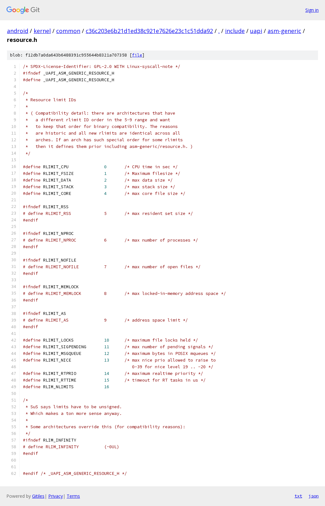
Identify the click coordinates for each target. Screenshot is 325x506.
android (17, 31)
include (235, 31)
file (137, 55)
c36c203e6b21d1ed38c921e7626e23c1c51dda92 (149, 31)
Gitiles (38, 496)
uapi (256, 31)
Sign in (312, 10)
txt (298, 496)
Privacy (55, 496)
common (68, 31)
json (313, 496)
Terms (73, 496)
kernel (42, 31)
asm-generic (284, 31)
